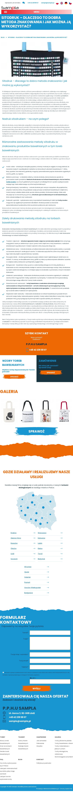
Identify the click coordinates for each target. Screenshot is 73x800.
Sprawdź (14, 377)
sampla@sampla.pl (47, 3)
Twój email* (23, 661)
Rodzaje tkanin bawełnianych (23, 747)
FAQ (1, 759)
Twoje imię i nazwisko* (19, 654)
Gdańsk (27, 577)
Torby (2, 737)
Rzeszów (14, 543)
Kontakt (40, 759)
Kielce (40, 548)
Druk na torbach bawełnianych (6, 747)
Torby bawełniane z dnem (64, 743)
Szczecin (14, 559)
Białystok (41, 559)
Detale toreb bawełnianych (5, 752)
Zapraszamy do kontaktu (12, 3)
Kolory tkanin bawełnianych (23, 742)
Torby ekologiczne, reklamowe (61, 752)
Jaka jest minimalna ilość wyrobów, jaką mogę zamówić (8, 771)
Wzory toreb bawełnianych (5, 742)
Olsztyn (13, 548)
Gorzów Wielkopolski (32, 587)
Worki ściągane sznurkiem (64, 757)
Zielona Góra (16, 538)
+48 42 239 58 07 (33, 3)
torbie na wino (11, 182)
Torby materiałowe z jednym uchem (62, 747)
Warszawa (42, 533)
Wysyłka (39, 746)
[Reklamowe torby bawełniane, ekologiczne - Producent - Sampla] (10, 8)
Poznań (27, 582)
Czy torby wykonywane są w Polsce (8, 764)
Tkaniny (21, 737)
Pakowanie (40, 743)
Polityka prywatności (43, 763)
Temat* (25, 632)
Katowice (41, 538)
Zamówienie (41, 737)
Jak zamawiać (41, 741)
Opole (26, 572)
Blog (3, 37)
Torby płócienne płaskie (63, 741)
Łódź (12, 554)
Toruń (40, 554)
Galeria (58, 737)
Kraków (13, 533)
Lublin (40, 543)
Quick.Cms (68, 789)
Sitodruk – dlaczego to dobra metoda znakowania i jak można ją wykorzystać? (37, 37)
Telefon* (25, 667)
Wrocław (27, 567)
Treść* (25, 639)
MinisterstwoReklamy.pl (51, 789)
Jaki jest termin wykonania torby (6, 778)
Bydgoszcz (28, 593)
